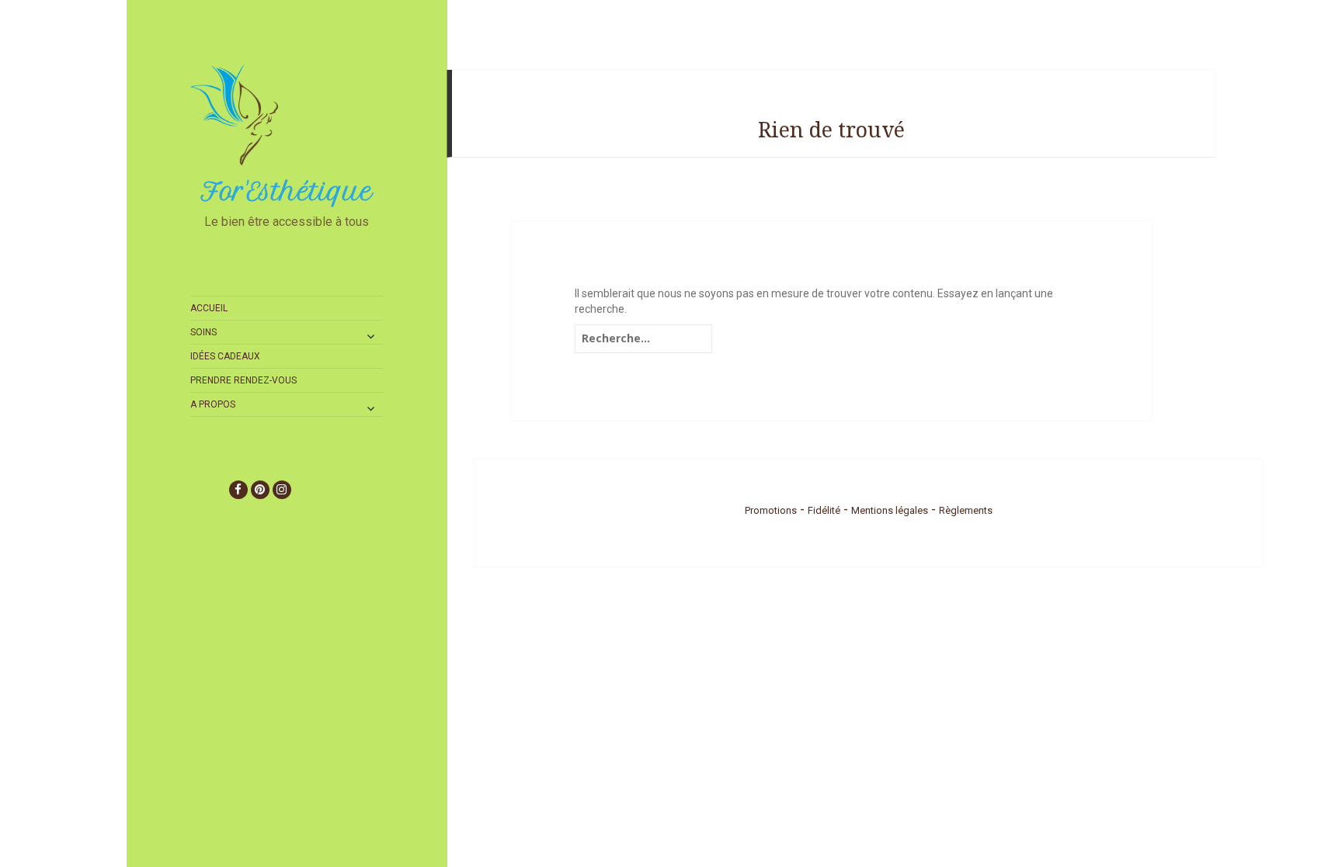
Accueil (209, 308)
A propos (212, 404)
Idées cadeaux (225, 356)
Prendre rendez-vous (243, 380)
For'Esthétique (287, 191)
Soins (203, 332)
